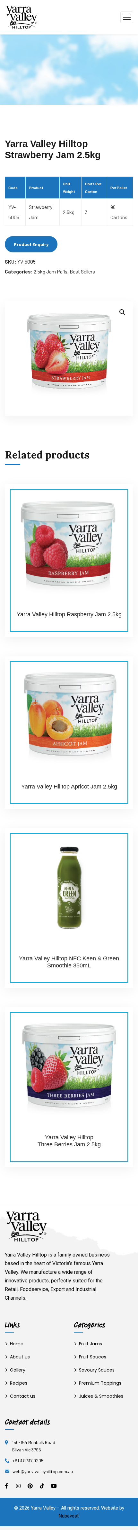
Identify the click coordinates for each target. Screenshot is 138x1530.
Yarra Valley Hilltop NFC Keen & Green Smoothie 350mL (69, 962)
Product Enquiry (31, 244)
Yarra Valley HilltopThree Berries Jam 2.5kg (69, 1141)
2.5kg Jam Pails (50, 271)
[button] (122, 312)
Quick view (116, 498)
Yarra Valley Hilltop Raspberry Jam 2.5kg (69, 614)
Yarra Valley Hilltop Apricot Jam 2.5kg (69, 786)
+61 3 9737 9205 (28, 1460)
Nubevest (69, 1516)
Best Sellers (82, 271)
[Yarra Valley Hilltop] (21, 16)
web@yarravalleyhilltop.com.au (43, 1471)
